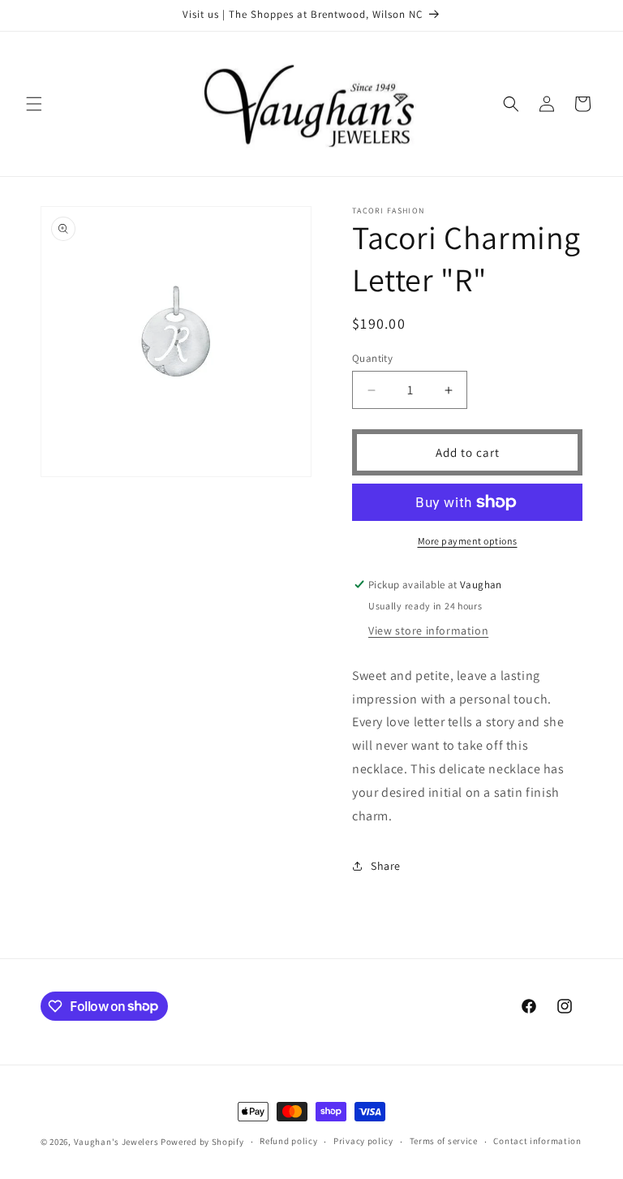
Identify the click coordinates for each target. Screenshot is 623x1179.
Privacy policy (363, 1141)
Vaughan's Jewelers (116, 1141)
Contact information (537, 1141)
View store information (428, 630)
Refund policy (288, 1141)
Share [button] (386, 865)
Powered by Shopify (202, 1141)
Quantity (372, 358)
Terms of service (444, 1141)
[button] (34, 104)
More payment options (468, 541)
